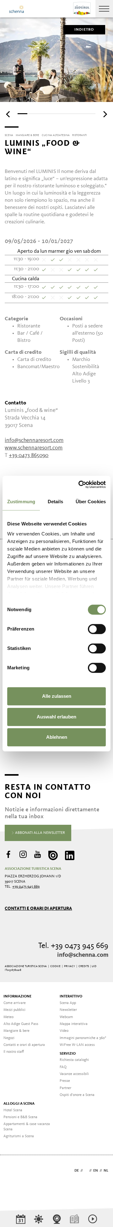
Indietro (84, 30)
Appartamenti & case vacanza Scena (26, 1126)
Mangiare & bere (16, 1031)
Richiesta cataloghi (74, 1060)
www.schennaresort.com (33, 448)
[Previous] (8, 114)
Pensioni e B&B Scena (20, 1117)
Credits (83, 966)
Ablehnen (56, 737)
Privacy (69, 966)
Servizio (68, 1054)
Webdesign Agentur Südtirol (12, 1171)
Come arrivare (14, 1003)
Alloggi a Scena (19, 1104)
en (95, 1171)
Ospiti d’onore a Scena (77, 1095)
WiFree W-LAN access (77, 1045)
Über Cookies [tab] (91, 501)
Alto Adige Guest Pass (20, 1024)
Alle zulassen (56, 696)
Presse (65, 1081)
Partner (65, 1088)
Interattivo (71, 996)
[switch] (97, 629)
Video (64, 1031)
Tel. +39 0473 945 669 (73, 946)
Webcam (66, 1017)
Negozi (8, 1038)
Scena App (68, 1003)
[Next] (104, 114)
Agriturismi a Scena (18, 1136)
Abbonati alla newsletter (39, 833)
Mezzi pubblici (14, 1010)
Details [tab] (55, 501)
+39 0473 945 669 (26, 887)
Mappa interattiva (74, 1024)
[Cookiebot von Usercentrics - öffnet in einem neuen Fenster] (80, 484)
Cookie (55, 966)
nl (106, 1171)
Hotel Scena (12, 1110)
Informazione (17, 996)
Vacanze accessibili (74, 1074)
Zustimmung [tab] (21, 501)
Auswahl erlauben (56, 716)
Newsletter (68, 1010)
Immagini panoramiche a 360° (83, 1038)
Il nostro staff (13, 1052)
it (86, 1171)
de (76, 1171)
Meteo (8, 1017)
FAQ (63, 1067)
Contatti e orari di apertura (38, 908)
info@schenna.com (82, 955)
